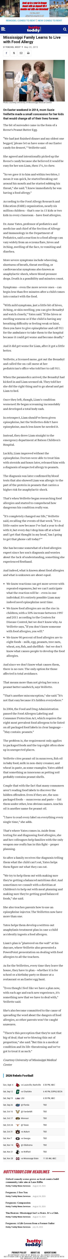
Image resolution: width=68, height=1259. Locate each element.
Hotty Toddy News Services (18, 1186)
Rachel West (13, 47)
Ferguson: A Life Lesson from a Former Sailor (30, 1223)
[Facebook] (6, 53)
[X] (13, 53)
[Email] (21, 53)
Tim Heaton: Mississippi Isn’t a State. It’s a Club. (32, 1212)
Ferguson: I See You (17, 1192)
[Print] (28, 53)
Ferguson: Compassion (18, 1202)
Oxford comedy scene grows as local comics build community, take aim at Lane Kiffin (32, 1180)
